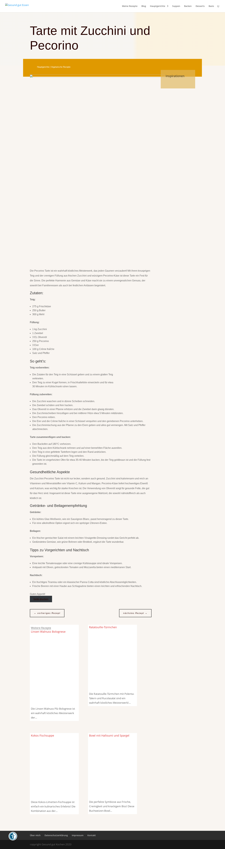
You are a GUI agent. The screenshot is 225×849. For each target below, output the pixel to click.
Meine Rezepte (129, 6)
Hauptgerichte (157, 6)
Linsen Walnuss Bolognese (48, 631)
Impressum (77, 835)
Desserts (200, 6)
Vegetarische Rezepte (60, 67)
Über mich (35, 835)
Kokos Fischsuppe (42, 735)
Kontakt (91, 835)
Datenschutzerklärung (56, 835)
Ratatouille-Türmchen (103, 627)
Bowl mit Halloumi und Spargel (109, 735)
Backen (188, 6)
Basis (211, 6)
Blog (143, 6)
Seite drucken (40, 599)
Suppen (176, 6)
